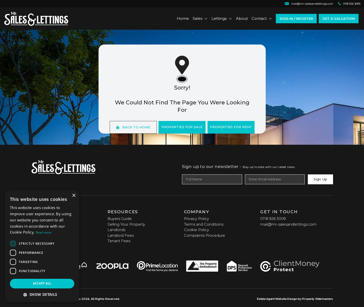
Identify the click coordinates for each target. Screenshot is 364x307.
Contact (259, 18)
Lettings (219, 18)
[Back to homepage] (36, 18)
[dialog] (42, 246)
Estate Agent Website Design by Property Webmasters (295, 299)
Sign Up (320, 179)
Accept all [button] (42, 283)
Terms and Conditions (203, 224)
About (242, 18)
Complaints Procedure (204, 235)
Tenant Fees (118, 240)
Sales (197, 18)
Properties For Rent (231, 127)
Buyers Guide (119, 218)
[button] (42, 294)
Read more (44, 232)
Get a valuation (338, 19)
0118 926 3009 (273, 218)
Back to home (135, 127)
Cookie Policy (196, 229)
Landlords (116, 229)
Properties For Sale (182, 127)
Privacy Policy (196, 218)
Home (183, 18)
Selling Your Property (126, 224)
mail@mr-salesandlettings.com (288, 224)
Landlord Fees (120, 235)
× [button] (74, 195)
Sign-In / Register (296, 19)
